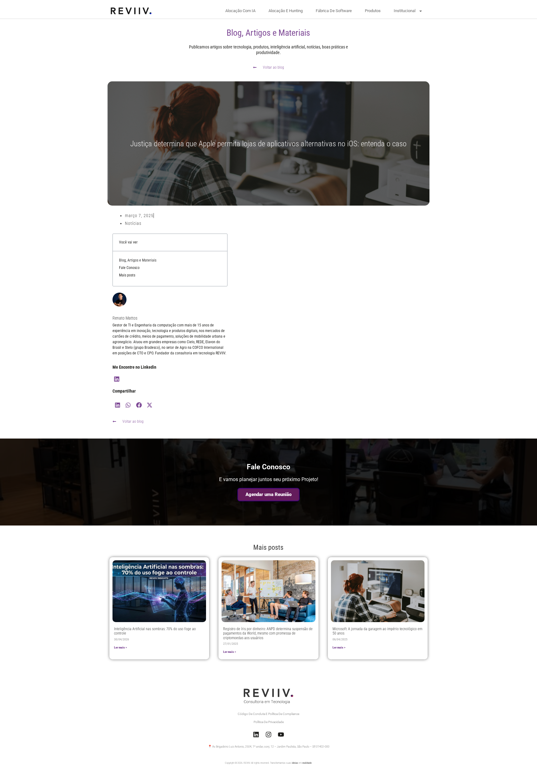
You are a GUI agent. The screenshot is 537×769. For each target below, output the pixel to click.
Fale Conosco (129, 268)
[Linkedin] (117, 379)
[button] (117, 405)
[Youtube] (281, 734)
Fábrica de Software (334, 10)
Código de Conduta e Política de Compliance (268, 714)
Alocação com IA (240, 10)
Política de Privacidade (269, 722)
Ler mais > (120, 647)
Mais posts (127, 275)
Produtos (373, 10)
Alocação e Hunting (285, 10)
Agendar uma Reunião (268, 494)
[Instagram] (268, 734)
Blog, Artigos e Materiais (137, 260)
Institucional (404, 10)
